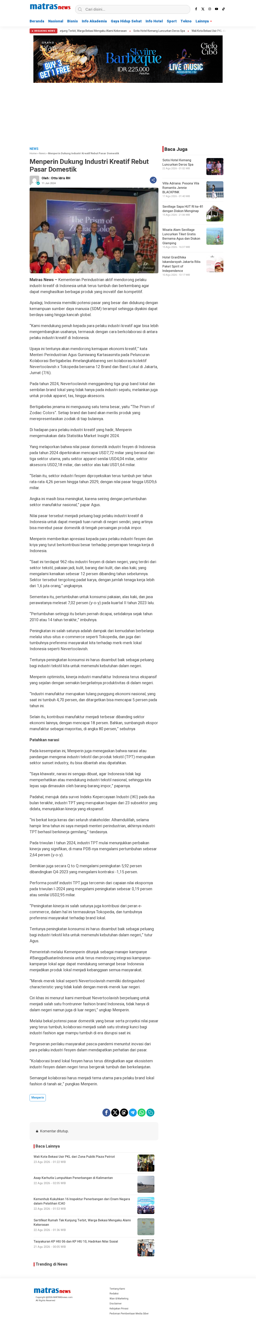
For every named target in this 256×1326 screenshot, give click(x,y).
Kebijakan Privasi (119, 1308)
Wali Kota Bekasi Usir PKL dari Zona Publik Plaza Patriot (193, 31)
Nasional (55, 21)
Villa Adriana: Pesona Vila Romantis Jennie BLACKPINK (180, 188)
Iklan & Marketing (119, 1298)
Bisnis (72, 21)
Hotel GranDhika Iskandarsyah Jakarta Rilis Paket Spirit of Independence (181, 264)
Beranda (37, 21)
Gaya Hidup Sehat (126, 21)
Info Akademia (94, 21)
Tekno (186, 21)
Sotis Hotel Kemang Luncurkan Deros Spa (127, 31)
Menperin (37, 1098)
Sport (172, 21)
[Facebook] (196, 9)
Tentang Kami (117, 1289)
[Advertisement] (128, 114)
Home (33, 153)
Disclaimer (116, 1303)
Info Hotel (154, 21)
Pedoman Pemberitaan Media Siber (129, 1313)
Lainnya (202, 21)
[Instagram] (210, 9)
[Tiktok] (223, 9)
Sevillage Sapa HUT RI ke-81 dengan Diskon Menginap (182, 208)
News (42, 153)
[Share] (153, 180)
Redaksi (114, 1293)
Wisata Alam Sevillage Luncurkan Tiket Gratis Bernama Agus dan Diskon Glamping (181, 236)
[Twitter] (203, 9)
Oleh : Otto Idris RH (56, 178)
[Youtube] (217, 9)
